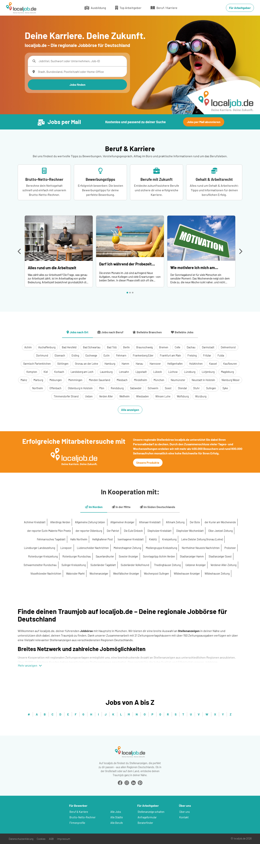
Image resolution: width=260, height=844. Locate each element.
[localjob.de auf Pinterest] (140, 782)
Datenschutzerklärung (21, 838)
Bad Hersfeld (69, 347)
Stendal (182, 388)
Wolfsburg (183, 396)
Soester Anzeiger (128, 556)
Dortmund (42, 355)
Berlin (126, 347)
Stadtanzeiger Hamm (192, 556)
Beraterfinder (145, 822)
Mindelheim (140, 380)
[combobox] (81, 61)
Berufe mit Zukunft (156, 179)
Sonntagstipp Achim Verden (159, 556)
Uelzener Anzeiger (195, 565)
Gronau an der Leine (86, 363)
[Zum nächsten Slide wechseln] (240, 251)
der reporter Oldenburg (89, 530)
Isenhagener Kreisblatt (131, 539)
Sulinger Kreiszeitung (73, 565)
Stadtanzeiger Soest (220, 556)
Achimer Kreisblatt (34, 522)
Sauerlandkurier (105, 556)
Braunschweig (144, 347)
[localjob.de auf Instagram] (127, 782)
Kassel (213, 363)
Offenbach (55, 388)
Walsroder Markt (75, 573)
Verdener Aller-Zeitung (223, 565)
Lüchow (173, 371)
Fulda (221, 355)
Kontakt (184, 817)
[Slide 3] (132, 292)
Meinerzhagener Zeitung (127, 547)
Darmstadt (208, 347)
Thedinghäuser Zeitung (167, 565)
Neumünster (178, 380)
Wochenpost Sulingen (156, 573)
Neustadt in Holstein (203, 380)
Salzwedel (135, 388)
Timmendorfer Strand (66, 396)
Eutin (107, 355)
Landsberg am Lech (82, 371)
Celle (177, 347)
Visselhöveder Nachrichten (45, 573)
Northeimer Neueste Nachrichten (201, 547)
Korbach (59, 371)
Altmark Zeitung (175, 522)
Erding (75, 355)
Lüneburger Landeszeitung (40, 547)
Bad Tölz (112, 347)
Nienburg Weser (231, 380)
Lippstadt (141, 371)
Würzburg (200, 396)
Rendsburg (117, 388)
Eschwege (91, 355)
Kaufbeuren (230, 363)
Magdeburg (227, 371)
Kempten (31, 371)
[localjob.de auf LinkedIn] (133, 782)
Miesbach (122, 380)
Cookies (41, 838)
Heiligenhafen (175, 363)
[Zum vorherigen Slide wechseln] (20, 251)
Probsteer (230, 547)
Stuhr (196, 388)
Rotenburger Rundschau (76, 556)
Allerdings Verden (60, 522)
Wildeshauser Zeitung (217, 573)
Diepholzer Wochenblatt (190, 530)
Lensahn (124, 371)
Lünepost (66, 547)
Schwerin (153, 388)
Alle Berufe (116, 822)
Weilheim (124, 396)
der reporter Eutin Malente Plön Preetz (49, 530)
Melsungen (55, 380)
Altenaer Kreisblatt (150, 522)
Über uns (184, 811)
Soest (168, 388)
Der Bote (195, 522)
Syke (225, 388)
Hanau (139, 363)
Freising (192, 355)
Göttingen (63, 363)
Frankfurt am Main (170, 355)
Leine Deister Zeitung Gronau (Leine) (202, 539)
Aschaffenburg (46, 347)
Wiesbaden (142, 396)
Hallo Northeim (78, 539)
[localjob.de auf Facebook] (120, 782)
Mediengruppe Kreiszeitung (161, 547)
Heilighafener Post (102, 539)
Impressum (63, 838)
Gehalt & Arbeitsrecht (214, 179)
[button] (20, 251)
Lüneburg (189, 371)
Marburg (38, 380)
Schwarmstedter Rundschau (40, 565)
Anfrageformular (147, 817)
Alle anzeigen (130, 409)
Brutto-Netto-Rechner (44, 179)
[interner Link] (21, 7)
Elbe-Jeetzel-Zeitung (220, 530)
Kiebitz (153, 539)
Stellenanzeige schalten (151, 811)
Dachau (191, 347)
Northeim (37, 388)
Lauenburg (106, 371)
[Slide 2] (130, 292)
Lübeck (157, 371)
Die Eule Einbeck (133, 530)
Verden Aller (106, 396)
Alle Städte (116, 817)
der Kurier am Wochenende (220, 522)
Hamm (125, 363)
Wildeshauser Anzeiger (187, 573)
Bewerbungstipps (100, 179)
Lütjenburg (208, 371)
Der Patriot (113, 530)
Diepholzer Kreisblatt (159, 530)
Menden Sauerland (99, 380)
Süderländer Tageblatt (103, 565)
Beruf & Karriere (78, 811)
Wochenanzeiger (98, 573)
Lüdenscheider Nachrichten (93, 547)
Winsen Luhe (162, 396)
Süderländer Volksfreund (135, 565)
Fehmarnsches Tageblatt (51, 539)
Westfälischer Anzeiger (126, 573)
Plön (101, 388)
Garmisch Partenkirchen (37, 363)
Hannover (155, 363)
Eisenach (60, 355)
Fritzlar (207, 355)
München (159, 380)
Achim (28, 347)
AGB (51, 838)
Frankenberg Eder (143, 355)
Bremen (163, 347)
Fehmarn (121, 355)
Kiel (46, 371)
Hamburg (109, 363)
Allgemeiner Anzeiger (122, 522)
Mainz (24, 380)
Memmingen (75, 380)
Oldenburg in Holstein (80, 388)
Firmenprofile (77, 822)
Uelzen (89, 396)
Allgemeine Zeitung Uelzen (90, 522)
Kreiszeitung (169, 539)
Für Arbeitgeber (240, 8)
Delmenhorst (228, 347)
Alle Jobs (115, 811)
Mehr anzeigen (27, 665)
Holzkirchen (196, 363)
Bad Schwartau (91, 347)
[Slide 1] (127, 292)
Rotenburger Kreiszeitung (43, 556)
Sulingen (211, 388)
